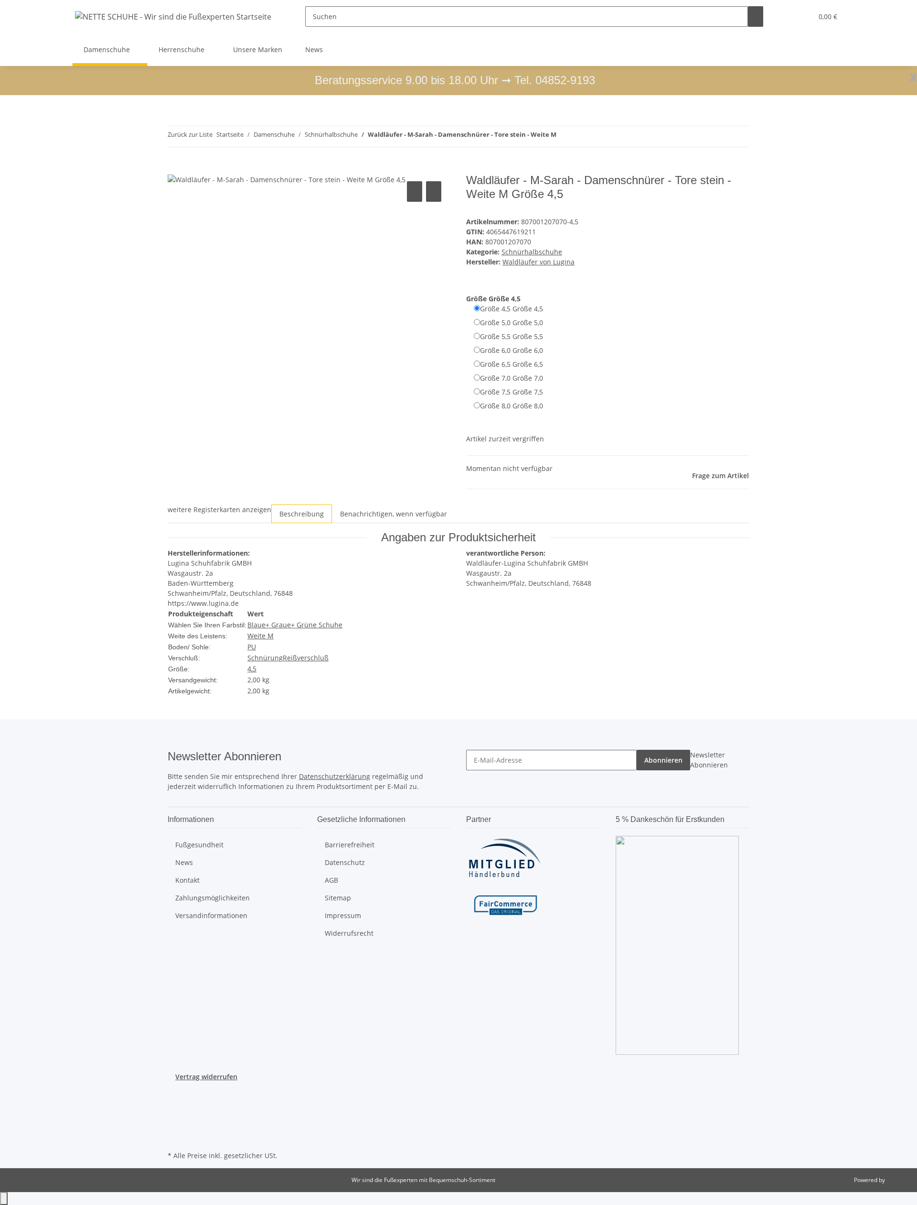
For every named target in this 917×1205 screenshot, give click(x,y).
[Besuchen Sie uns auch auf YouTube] (175, 1104)
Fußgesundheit (199, 844)
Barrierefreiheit (349, 844)
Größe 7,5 (511, 391)
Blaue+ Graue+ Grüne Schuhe (294, 624)
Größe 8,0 (511, 405)
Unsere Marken (257, 49)
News (314, 49)
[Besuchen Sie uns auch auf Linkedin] (175, 1137)
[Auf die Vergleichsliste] (414, 191)
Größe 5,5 (511, 336)
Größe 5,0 (511, 322)
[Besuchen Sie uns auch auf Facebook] (175, 1093)
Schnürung (265, 657)
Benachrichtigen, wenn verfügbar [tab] (393, 513)
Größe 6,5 (511, 364)
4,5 (251, 668)
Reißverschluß (306, 657)
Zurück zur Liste (190, 134)
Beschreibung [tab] (301, 513)
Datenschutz (345, 862)
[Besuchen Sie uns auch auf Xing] (175, 1126)
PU (251, 646)
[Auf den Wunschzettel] (433, 191)
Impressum (343, 915)
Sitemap (338, 897)
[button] (786, 16)
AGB (331, 880)
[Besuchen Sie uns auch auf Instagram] (175, 1115)
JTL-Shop (897, 1180)
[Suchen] (755, 16)
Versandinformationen (211, 915)
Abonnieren (663, 760)
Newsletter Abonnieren (709, 759)
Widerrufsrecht (349, 933)
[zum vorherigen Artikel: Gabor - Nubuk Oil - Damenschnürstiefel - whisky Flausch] (564, 136)
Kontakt (187, 880)
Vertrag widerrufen (206, 1076)
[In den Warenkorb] (175, 168)
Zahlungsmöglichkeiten (212, 897)
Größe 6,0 (511, 350)
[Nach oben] (4, 1198)
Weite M (260, 635)
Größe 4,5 (511, 308)
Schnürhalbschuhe (531, 251)
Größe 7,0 (511, 378)
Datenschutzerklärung (334, 776)
